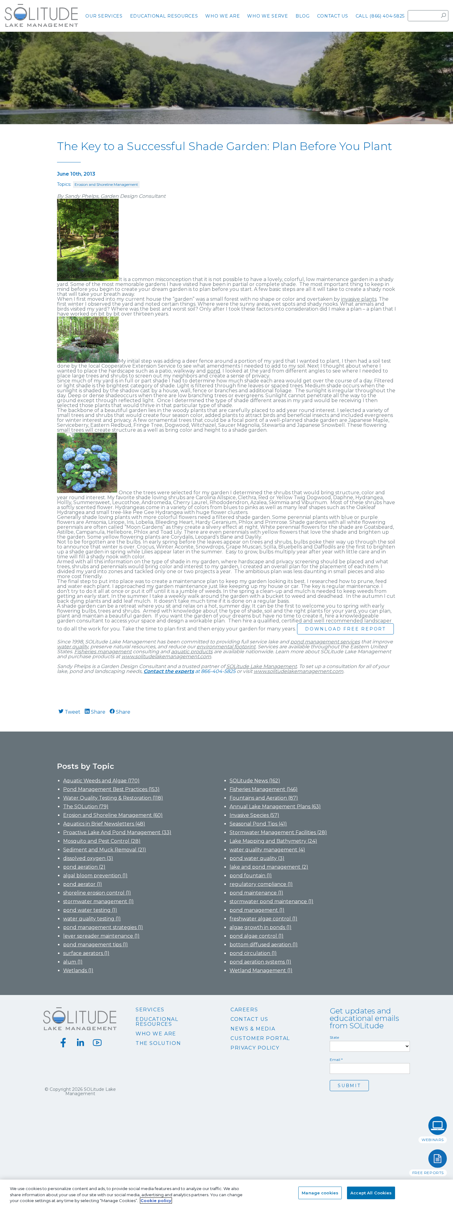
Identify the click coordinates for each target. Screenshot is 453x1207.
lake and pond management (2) (269, 867)
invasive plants (359, 299)
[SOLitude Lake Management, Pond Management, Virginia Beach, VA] (226, 1109)
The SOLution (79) (85, 806)
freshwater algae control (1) (263, 919)
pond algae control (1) (257, 936)
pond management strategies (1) (103, 927)
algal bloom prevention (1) (95, 876)
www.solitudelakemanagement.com (166, 656)
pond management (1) (257, 910)
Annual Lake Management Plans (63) (275, 806)
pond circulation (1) (253, 953)
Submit (349, 1085)
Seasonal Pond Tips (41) (258, 824)
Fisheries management (103, 651)
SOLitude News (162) (255, 781)
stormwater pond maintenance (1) (271, 901)
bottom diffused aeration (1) (264, 945)
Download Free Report (345, 629)
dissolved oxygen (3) (88, 858)
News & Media (253, 1028)
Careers (244, 1009)
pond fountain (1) (251, 876)
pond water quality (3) (257, 858)
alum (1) (73, 962)
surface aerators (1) (86, 953)
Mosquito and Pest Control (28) (102, 841)
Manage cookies (320, 1192)
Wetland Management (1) (261, 970)
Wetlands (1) (78, 970)
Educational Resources (157, 1022)
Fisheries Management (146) (264, 789)
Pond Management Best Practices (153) (111, 789)
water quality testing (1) (92, 919)
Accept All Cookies (371, 1192)
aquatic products (192, 651)
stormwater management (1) (98, 901)
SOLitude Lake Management (261, 666)
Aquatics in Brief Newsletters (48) (104, 824)
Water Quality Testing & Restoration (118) (113, 798)
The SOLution (158, 1043)
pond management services (325, 642)
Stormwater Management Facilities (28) (278, 832)
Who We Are (156, 1033)
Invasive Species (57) (254, 815)
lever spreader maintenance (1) (101, 936)
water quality (72, 647)
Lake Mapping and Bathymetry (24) (273, 841)
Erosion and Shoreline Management (106, 184)
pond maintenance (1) (256, 893)
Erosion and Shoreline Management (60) (113, 815)
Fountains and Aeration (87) (264, 798)
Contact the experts (169, 671)
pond (213, 371)
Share (97, 712)
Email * (336, 1060)
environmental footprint (226, 647)
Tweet (71, 712)
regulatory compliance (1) (261, 884)
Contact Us (249, 1019)
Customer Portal (260, 1038)
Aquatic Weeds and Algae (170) (101, 781)
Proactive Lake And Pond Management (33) (117, 832)
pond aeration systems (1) (260, 962)
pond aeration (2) (84, 867)
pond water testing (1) (90, 910)
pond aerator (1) (82, 884)
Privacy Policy (255, 1048)
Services (150, 1009)
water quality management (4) (267, 850)
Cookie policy (156, 1200)
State (334, 1037)
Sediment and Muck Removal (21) (104, 850)
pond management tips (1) (95, 945)
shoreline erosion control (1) (97, 893)
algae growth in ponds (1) (261, 927)
